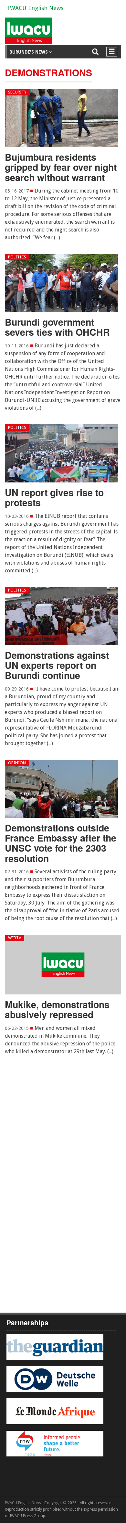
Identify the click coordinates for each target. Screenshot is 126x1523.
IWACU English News (35, 8)
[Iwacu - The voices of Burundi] (27, 33)
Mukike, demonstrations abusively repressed (57, 1009)
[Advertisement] (63, 1147)
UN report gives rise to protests (54, 497)
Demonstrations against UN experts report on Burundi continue (57, 665)
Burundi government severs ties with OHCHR (57, 327)
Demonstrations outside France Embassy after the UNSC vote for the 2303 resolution (60, 843)
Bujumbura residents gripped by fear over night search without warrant (61, 167)
